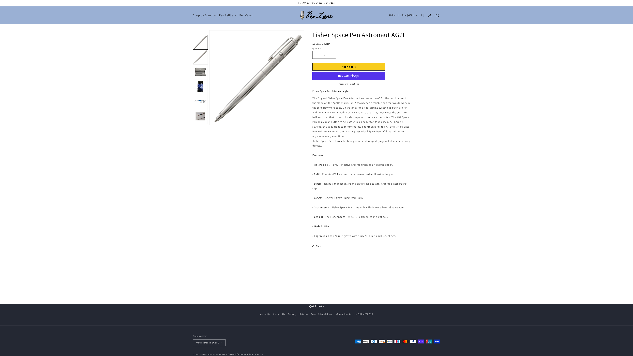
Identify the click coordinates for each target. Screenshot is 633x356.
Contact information (237, 354)
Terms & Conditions (321, 314)
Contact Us (279, 314)
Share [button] (319, 246)
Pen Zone (204, 354)
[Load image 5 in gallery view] (200, 101)
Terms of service (256, 354)
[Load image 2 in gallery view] (200, 57)
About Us (265, 314)
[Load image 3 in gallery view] (200, 71)
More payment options (349, 84)
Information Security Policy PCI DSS (354, 314)
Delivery (292, 314)
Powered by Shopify (216, 354)
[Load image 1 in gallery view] (200, 42)
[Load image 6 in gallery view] (200, 116)
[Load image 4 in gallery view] (200, 86)
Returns (304, 314)
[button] (204, 15)
